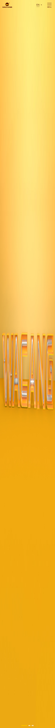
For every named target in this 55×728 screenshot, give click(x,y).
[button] (24, 725)
